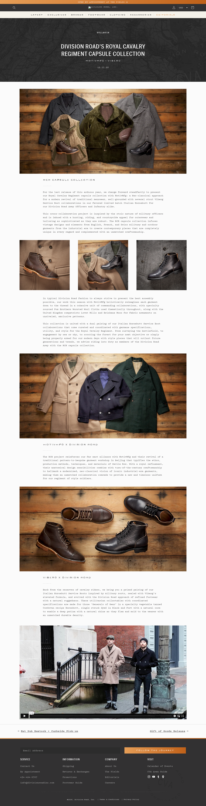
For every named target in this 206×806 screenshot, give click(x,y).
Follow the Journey (155, 750)
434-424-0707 (28, 777)
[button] (14, 8)
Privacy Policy (131, 799)
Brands (77, 15)
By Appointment (30, 771)
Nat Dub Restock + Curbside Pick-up (49, 731)
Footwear (96, 15)
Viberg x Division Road (67, 577)
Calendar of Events (160, 766)
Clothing (118, 15)
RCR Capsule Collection (69, 180)
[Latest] (103, 131)
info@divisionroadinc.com (37, 782)
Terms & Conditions (109, 799)
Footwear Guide (72, 782)
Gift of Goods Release (167, 731)
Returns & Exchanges (76, 771)
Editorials (165, 15)
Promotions (70, 777)
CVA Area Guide (157, 771)
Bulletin (103, 32)
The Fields (112, 771)
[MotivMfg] (103, 395)
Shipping (68, 766)
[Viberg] (103, 529)
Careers (110, 782)
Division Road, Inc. (85, 799)
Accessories (141, 15)
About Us (110, 766)
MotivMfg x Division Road (70, 444)
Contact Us (27, 766)
